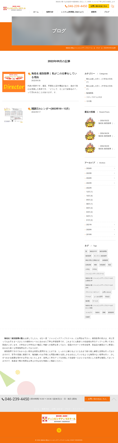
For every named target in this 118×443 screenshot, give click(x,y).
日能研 (88, 317)
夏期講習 (111, 312)
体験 (95, 265)
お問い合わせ (106, 292)
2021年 (89, 225)
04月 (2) (89, 208)
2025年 (89, 173)
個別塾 (88, 301)
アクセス (88, 296)
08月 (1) (89, 204)
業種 (104, 312)
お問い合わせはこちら (99, 6)
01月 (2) (89, 220)
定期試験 (88, 265)
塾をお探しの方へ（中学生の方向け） (99, 87)
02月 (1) (89, 216)
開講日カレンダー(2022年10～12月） (51, 108)
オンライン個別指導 (100, 256)
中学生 (95, 269)
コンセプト (89, 312)
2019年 (89, 235)
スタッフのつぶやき (94, 97)
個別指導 (88, 256)
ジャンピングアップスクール (95, 274)
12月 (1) (89, 192)
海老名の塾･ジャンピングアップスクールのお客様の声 (99, 279)
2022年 (89, 188)
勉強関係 (89, 93)
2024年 (89, 178)
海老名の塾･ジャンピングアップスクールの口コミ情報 (99, 307)
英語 (109, 265)
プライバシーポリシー (93, 292)
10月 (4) (89, 196)
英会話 (107, 296)
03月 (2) (89, 212)
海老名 (97, 312)
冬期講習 (102, 265)
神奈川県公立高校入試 (93, 260)
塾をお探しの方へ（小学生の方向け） (99, 80)
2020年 (89, 230)
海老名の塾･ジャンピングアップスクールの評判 (99, 286)
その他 (89, 101)
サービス (95, 301)
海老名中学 (93, 251)
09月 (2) (89, 200)
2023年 (89, 183)
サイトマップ (78, 409)
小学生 (88, 269)
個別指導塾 (103, 251)
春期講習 (105, 260)
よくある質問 (98, 296)
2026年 (89, 168)
